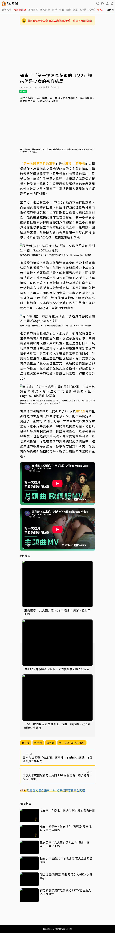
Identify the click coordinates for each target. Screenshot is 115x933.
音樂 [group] (68, 9)
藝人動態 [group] (45, 9)
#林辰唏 (25, 556)
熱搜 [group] (75, 9)
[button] (102, 3)
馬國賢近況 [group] (19, 9)
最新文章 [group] (6, 9)
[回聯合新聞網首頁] (3, 3)
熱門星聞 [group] (33, 9)
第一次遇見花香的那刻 (39, 163)
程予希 (80, 163)
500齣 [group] (83, 9)
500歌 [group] (91, 9)
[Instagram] (97, 3)
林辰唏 (67, 163)
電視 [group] (61, 9)
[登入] (107, 3)
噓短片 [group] (101, 9)
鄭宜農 (81, 411)
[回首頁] (12, 3)
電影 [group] (54, 9)
